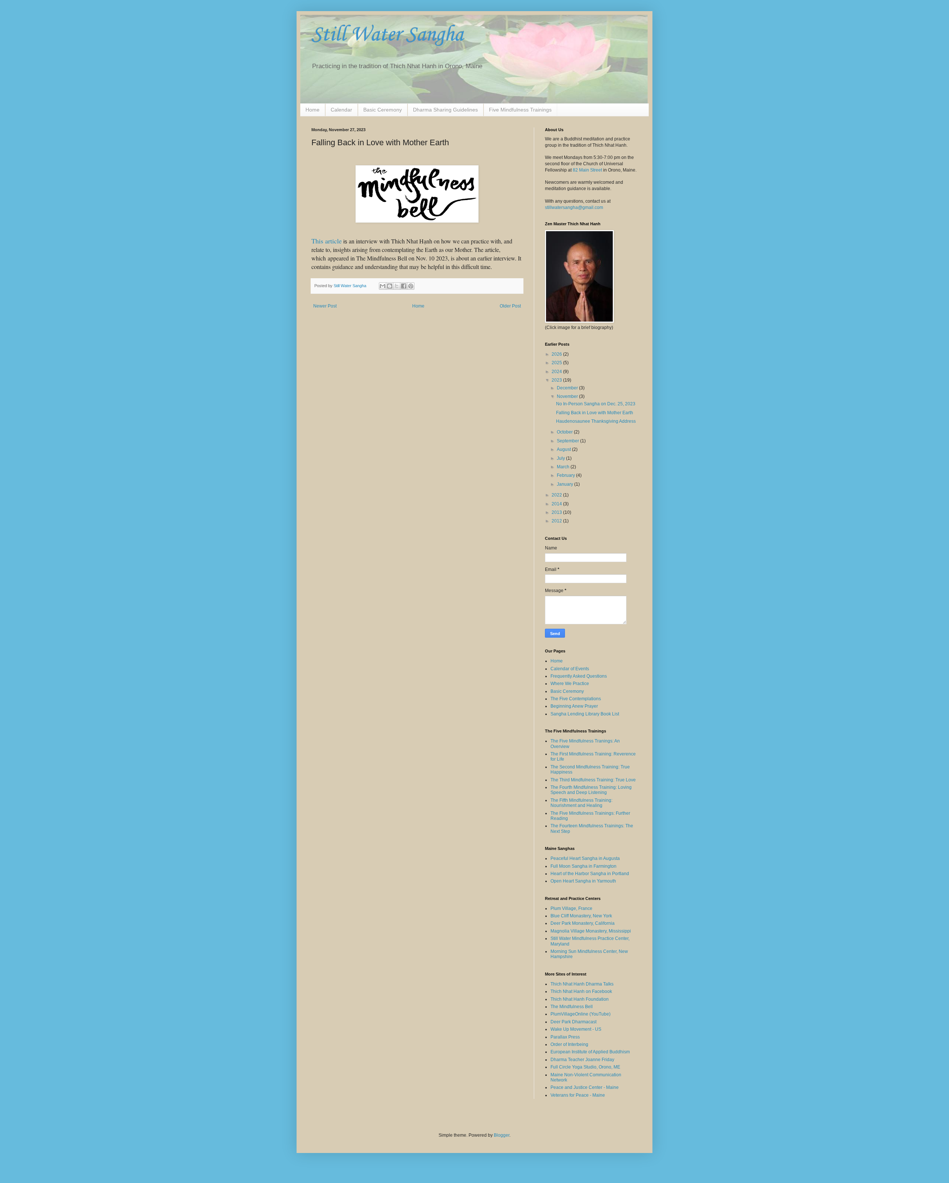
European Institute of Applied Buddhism (590, 1051)
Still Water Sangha (387, 35)
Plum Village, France (571, 908)
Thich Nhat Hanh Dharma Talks (582, 984)
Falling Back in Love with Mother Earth (594, 412)
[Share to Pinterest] (410, 286)
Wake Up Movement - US (575, 1029)
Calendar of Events (569, 668)
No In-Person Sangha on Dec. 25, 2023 (595, 403)
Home (312, 110)
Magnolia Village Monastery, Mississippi (590, 931)
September (568, 440)
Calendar (341, 110)
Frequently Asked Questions (578, 676)
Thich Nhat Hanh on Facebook (581, 991)
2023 (557, 380)
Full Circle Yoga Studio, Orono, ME (585, 1067)
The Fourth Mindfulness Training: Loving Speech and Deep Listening (591, 790)
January (565, 484)
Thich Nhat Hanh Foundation (579, 999)
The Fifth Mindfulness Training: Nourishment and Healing (581, 803)
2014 (557, 503)
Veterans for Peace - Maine (577, 1095)
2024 (557, 371)
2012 (557, 521)
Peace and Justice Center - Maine (584, 1087)
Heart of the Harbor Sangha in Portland (589, 873)
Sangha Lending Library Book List (584, 714)
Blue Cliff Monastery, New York (581, 915)
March (564, 466)
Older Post (510, 306)
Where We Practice (569, 683)
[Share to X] (396, 286)
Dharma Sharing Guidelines (445, 110)
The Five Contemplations (575, 698)
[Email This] (382, 286)
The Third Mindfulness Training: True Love (593, 779)
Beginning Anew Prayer (574, 706)
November (568, 396)
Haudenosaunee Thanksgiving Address (596, 421)
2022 (557, 495)
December (568, 388)
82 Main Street (587, 170)
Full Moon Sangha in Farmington (583, 866)
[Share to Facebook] (403, 286)
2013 (557, 512)
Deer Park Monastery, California (582, 923)
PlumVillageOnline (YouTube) (580, 1014)
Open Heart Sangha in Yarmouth (583, 881)
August (564, 449)
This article (326, 240)
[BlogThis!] (389, 286)
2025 (557, 362)
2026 (557, 354)
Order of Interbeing (569, 1044)
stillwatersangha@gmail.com (574, 207)
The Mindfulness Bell (571, 1006)
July (561, 458)
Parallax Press (565, 1037)
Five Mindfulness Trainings (520, 110)
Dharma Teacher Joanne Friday (582, 1059)
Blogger (501, 1135)
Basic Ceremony (382, 110)
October (565, 432)
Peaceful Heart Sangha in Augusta (585, 858)
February (566, 475)
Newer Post (325, 306)
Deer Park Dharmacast (573, 1021)
